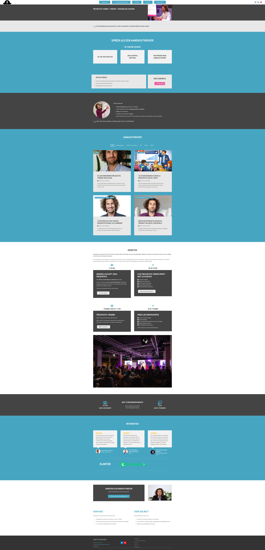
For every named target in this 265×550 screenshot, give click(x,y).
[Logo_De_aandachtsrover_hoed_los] (7, 2)
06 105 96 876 (98, 542)
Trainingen (136, 538)
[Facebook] (258, 2)
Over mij (136, 545)
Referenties (137, 547)
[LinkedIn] (255, 2)
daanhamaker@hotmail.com (103, 544)
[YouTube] (261, 2)
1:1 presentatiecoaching (139, 540)
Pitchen (136, 542)
